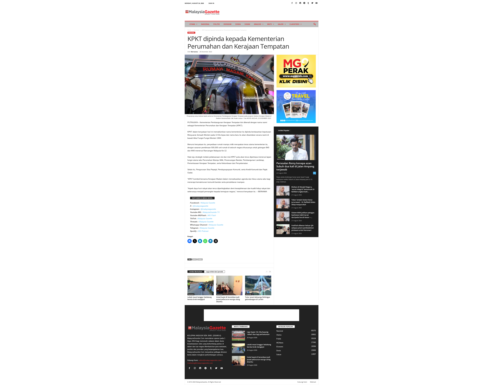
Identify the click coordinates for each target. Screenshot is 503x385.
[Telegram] (304, 3)
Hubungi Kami (302, 382)
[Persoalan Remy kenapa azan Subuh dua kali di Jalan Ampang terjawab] (296, 147)
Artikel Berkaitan (196, 272)
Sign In (211, 3)
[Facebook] (292, 3)
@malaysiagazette (200, 206)
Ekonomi (227, 24)
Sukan (247, 24)
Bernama (194, 52)
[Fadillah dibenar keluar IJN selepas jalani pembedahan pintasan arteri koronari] (282, 229)
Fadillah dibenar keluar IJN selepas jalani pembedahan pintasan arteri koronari (302, 227)
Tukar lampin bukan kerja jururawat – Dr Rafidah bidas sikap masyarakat (303, 202)
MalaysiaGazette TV (211, 212)
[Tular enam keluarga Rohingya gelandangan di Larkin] (258, 285)
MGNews (279, 343)
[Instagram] (296, 3)
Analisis (257, 24)
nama (200, 259)
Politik (216, 24)
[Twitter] (312, 3)
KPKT (194, 259)
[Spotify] (300, 3)
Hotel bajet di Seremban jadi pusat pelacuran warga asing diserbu (228, 299)
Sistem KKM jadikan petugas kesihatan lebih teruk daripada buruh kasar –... (302, 215)
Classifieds (294, 24)
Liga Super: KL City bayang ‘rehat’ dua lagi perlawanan (258, 333)
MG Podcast (203, 231)
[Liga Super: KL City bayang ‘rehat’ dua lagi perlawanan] (238, 336)
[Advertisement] (229, 252)
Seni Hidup (280, 159)
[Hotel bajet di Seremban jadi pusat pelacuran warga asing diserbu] (229, 285)
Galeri (280, 24)
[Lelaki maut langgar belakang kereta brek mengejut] (200, 285)
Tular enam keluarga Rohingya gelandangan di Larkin (257, 298)
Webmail (313, 382)
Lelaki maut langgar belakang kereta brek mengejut (199, 298)
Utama (192, 24)
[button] (314, 24)
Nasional (205, 24)
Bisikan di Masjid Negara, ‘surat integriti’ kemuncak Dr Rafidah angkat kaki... (303, 189)
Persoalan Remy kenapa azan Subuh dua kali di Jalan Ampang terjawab (295, 166)
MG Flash (212, 215)
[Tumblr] (308, 3)
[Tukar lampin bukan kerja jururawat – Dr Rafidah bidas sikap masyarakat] (282, 203)
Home (189, 30)
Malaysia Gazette (208, 203)
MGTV (269, 24)
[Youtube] (316, 3)
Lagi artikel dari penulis (214, 272)
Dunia (238, 24)
